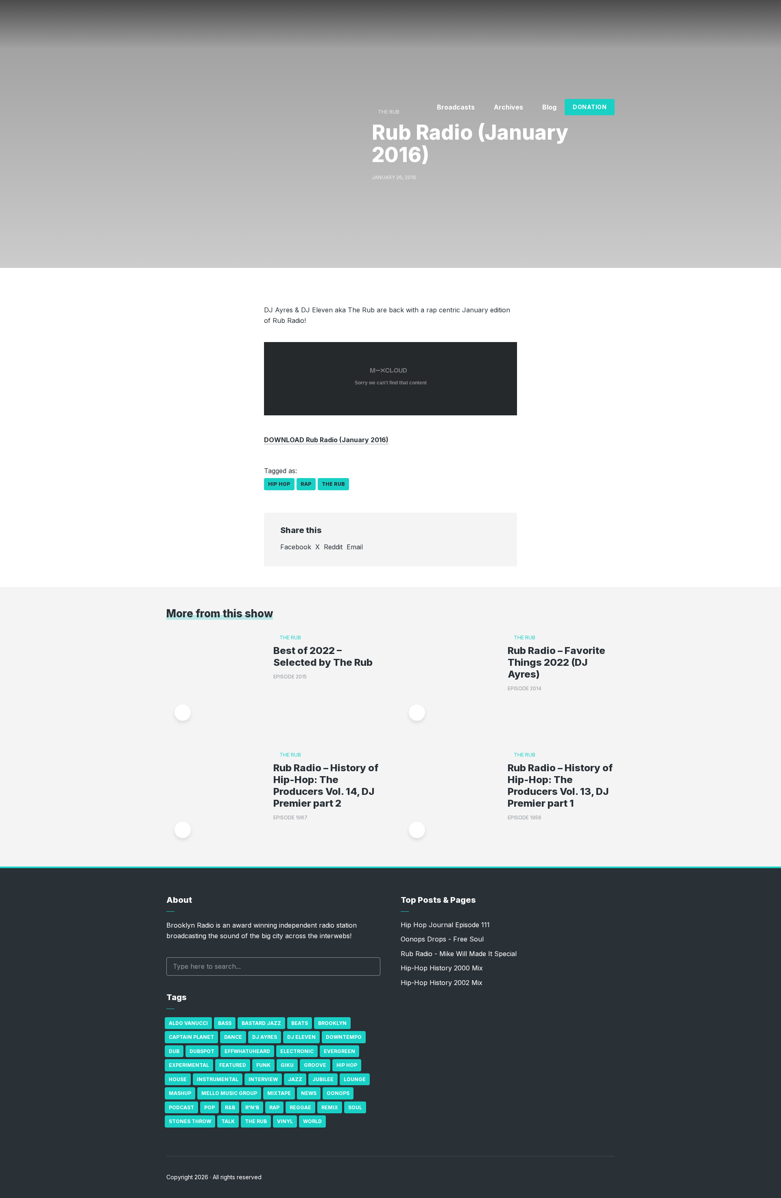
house (178, 1079)
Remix (329, 1107)
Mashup (180, 1093)
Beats (299, 1023)
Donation (589, 106)
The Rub (333, 484)
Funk (263, 1065)
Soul (355, 1107)
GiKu (287, 1065)
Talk (228, 1121)
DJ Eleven (301, 1037)
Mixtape (279, 1093)
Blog (549, 107)
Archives (508, 107)
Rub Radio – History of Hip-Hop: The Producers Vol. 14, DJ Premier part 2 (325, 785)
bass (224, 1023)
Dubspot (202, 1051)
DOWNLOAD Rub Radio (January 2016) (326, 440)
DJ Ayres (264, 1037)
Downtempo (344, 1037)
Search (370, 966)
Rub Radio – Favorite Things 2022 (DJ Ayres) (556, 662)
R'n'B (252, 1107)
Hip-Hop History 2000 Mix (442, 968)
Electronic (297, 1051)
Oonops (338, 1093)
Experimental (189, 1065)
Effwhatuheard (247, 1051)
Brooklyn (332, 1023)
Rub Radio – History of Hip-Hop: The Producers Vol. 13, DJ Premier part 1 (560, 785)
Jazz (295, 1079)
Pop (209, 1107)
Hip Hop (279, 484)
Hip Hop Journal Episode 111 (445, 925)
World (312, 1121)
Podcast (181, 1107)
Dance (233, 1037)
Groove (315, 1065)
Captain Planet (191, 1037)
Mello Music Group (229, 1093)
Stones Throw (190, 1121)
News (308, 1093)
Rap (306, 484)
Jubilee (323, 1079)
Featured (232, 1065)
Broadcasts (456, 107)
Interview (263, 1079)
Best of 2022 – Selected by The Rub (323, 656)
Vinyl (285, 1121)
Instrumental (217, 1079)
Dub (174, 1051)
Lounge (355, 1079)
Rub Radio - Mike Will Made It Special (459, 954)
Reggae (300, 1107)
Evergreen (339, 1051)
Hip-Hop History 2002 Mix (441, 983)
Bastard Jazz (261, 1023)
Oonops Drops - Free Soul (442, 939)
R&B (230, 1107)
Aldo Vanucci (188, 1023)
